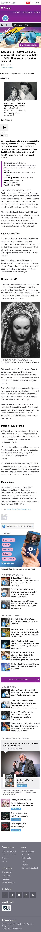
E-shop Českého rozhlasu (15, 738)
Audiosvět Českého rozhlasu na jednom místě (18, 569)
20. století (6, 25)
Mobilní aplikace (8, 882)
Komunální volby (8, 855)
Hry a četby (7, 540)
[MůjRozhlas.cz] (4, 78)
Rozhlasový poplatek (29, 868)
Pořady (6, 554)
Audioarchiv (27, 12)
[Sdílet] (6, 135)
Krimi (5, 545)
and (29, 509)
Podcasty (6, 879)
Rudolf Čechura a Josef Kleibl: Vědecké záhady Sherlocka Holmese (25, 666)
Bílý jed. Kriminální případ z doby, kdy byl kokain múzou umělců (24, 621)
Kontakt (24, 865)
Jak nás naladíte (27, 852)
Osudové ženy (7, 68)
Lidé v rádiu (26, 858)
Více (28, 25)
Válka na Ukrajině (9, 852)
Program (16, 12)
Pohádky (6, 549)
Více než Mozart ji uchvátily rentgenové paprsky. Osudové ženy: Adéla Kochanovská (24, 692)
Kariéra (24, 861)
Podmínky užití (27, 924)
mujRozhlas (6, 533)
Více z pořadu (9, 687)
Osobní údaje (15, 924)
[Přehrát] (4, 127)
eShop (4, 861)
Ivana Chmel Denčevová (17, 509)
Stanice (5, 858)
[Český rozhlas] (8, 2)
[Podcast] (2, 135)
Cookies (5, 924)
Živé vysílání (7, 559)
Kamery (37, 12)
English (4, 926)
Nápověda (25, 855)
